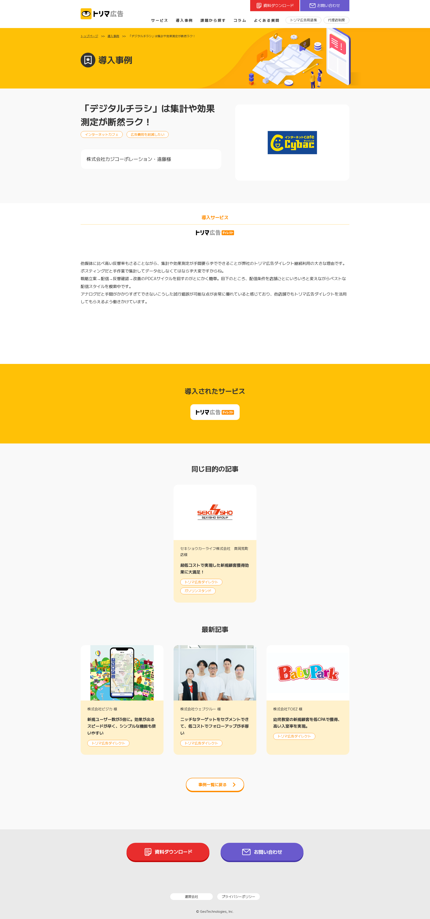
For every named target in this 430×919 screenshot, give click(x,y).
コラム (240, 20)
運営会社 (191, 896)
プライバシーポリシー (238, 896)
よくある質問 (267, 20)
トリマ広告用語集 (303, 19)
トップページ (89, 36)
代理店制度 (336, 19)
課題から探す (213, 20)
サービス (159, 20)
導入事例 (184, 20)
